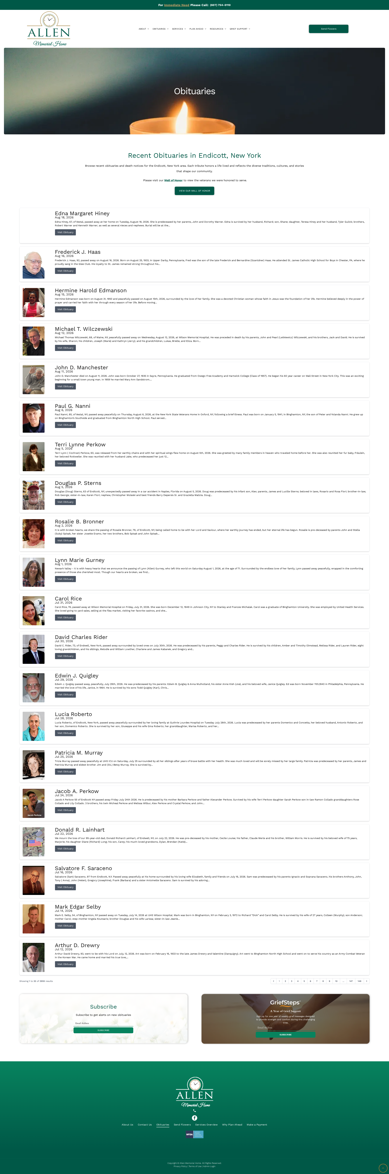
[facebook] (194, 1118)
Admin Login (209, 1166)
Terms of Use (195, 1166)
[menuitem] (144, 28)
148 (359, 981)
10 (336, 981)
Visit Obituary (65, 232)
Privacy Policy (180, 1166)
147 (351, 981)
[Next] (367, 981)
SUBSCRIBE (103, 1030)
